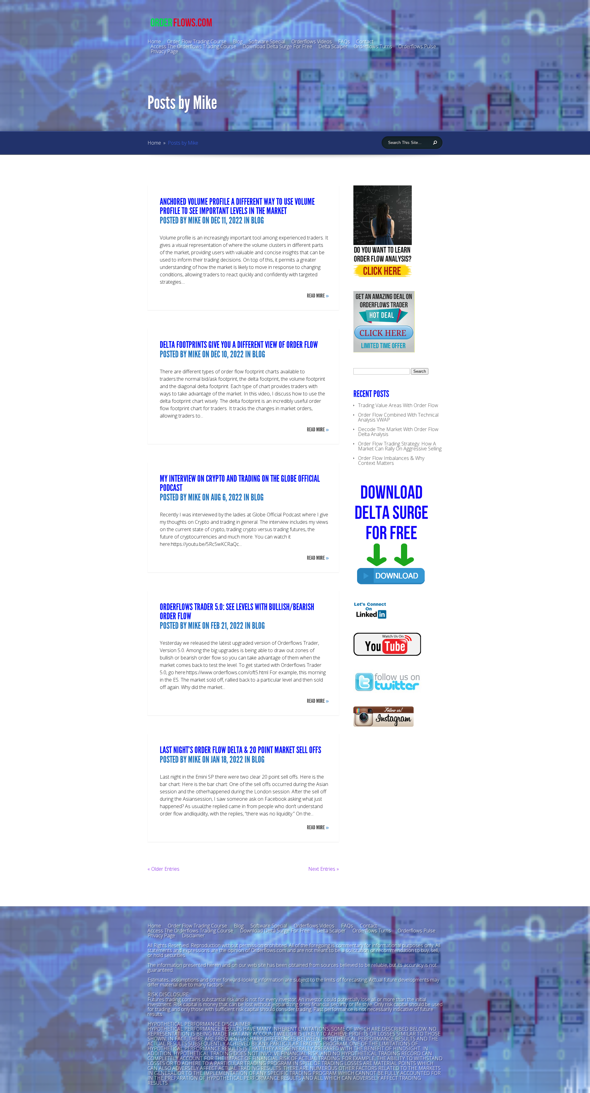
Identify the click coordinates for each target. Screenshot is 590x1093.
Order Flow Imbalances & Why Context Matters (391, 460)
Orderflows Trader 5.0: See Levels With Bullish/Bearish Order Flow (237, 611)
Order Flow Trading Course (197, 925)
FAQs (347, 925)
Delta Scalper (333, 46)
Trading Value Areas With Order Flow (398, 405)
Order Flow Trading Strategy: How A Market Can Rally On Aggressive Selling (400, 446)
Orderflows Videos (314, 925)
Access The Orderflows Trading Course (193, 46)
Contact (368, 925)
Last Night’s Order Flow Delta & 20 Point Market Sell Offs (240, 750)
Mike (194, 220)
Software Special (268, 925)
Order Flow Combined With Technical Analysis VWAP (398, 417)
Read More (318, 295)
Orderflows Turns (373, 46)
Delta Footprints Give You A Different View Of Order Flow (239, 344)
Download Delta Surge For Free (277, 46)
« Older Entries (163, 868)
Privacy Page (164, 51)
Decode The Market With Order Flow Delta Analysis (398, 432)
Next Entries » (323, 868)
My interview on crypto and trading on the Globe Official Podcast (240, 483)
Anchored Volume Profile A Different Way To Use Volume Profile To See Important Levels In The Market (237, 206)
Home (154, 142)
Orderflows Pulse (417, 46)
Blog (237, 41)
